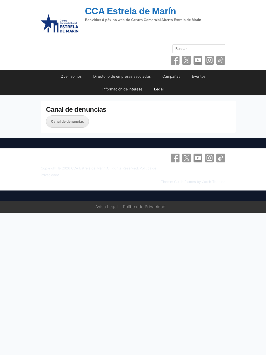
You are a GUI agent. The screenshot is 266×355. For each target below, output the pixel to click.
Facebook (175, 60)
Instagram (209, 60)
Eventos (198, 76)
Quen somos (71, 76)
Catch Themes (213, 182)
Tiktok (220, 60)
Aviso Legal (106, 206)
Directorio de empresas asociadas (122, 76)
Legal (159, 89)
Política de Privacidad (144, 206)
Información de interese (122, 89)
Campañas (171, 76)
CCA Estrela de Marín (130, 11)
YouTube (198, 60)
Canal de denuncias (76, 109)
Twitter (186, 60)
